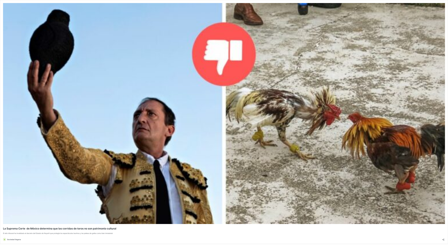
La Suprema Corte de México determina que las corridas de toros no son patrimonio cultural (59, 228)
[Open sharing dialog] (443, 239)
